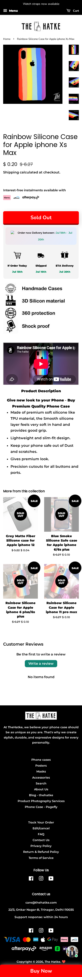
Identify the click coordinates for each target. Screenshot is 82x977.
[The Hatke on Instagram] (41, 879)
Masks (41, 771)
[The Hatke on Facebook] (31, 879)
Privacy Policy (41, 846)
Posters (41, 765)
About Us (41, 789)
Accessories (41, 777)
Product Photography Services (41, 801)
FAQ (41, 834)
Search (41, 783)
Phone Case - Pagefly (41, 807)
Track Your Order (41, 822)
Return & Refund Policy (41, 852)
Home (7, 39)
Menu (13, 11)
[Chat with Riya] (72, 952)
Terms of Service (41, 858)
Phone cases (41, 760)
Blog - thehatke (41, 795)
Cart (75, 11)
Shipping (11, 172)
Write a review (41, 664)
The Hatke (52, 962)
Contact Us (41, 840)
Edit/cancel (41, 828)
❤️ (64, 962)
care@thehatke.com (41, 902)
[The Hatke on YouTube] (51, 879)
